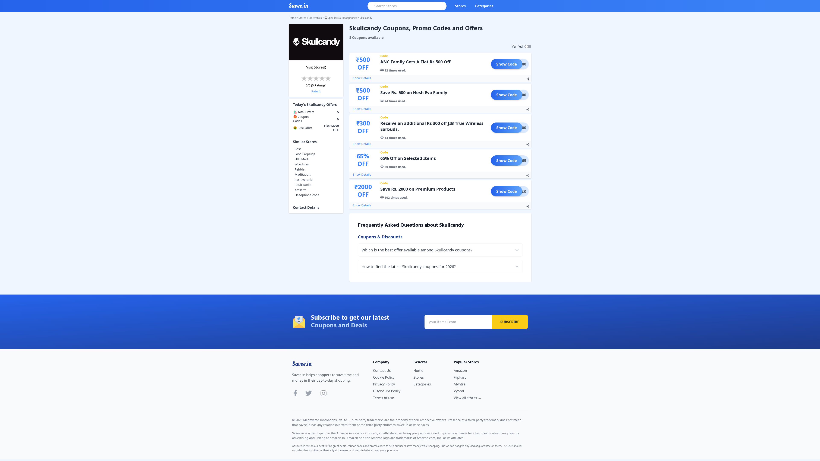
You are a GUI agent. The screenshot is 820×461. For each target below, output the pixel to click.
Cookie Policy (383, 377)
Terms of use (383, 397)
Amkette (300, 190)
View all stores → (467, 397)
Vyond (459, 391)
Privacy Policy (384, 384)
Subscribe (509, 321)
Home (292, 18)
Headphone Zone (307, 195)
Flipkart (460, 377)
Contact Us (382, 370)
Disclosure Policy (386, 391)
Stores (460, 6)
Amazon (460, 370)
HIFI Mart (301, 159)
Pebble (300, 169)
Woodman (302, 164)
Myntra (460, 384)
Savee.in (302, 364)
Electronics (315, 18)
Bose (298, 149)
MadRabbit (302, 174)
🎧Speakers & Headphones (340, 18)
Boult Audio (303, 185)
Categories (484, 6)
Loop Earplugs (305, 154)
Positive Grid (304, 180)
